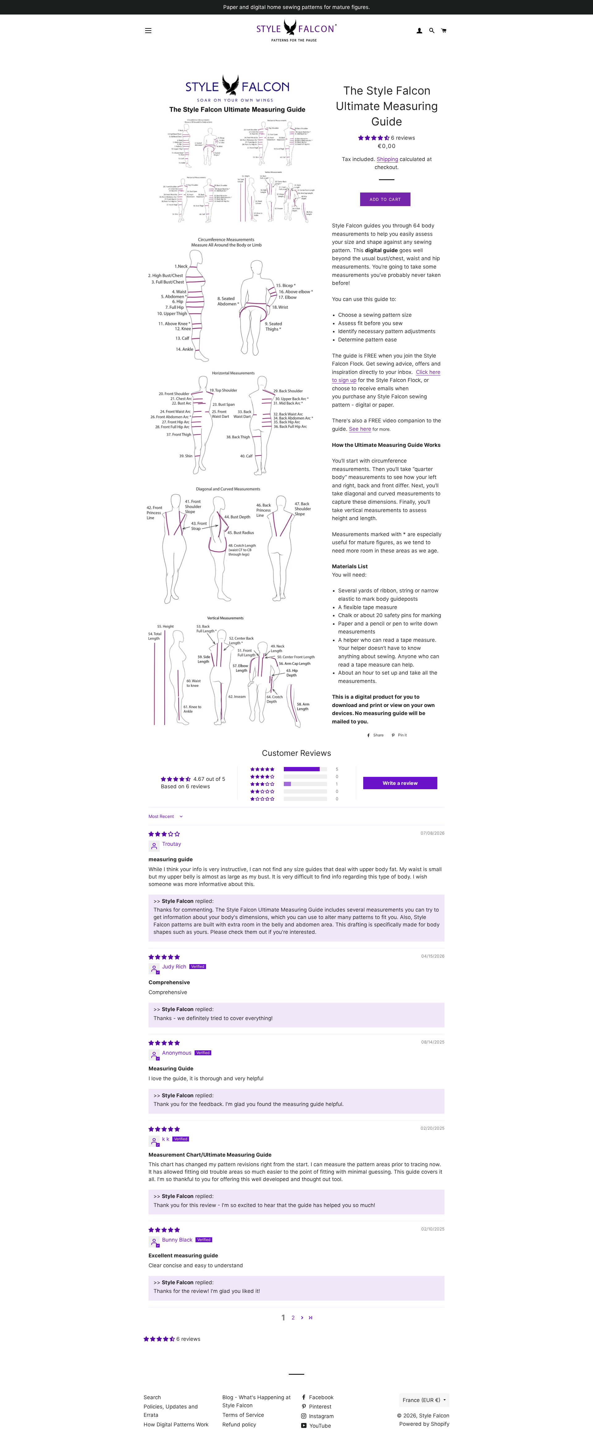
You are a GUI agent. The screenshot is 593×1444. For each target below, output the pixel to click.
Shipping (387, 159)
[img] (164, 834)
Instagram (321, 1416)
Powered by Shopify (424, 1424)
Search (152, 1397)
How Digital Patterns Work (176, 1424)
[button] (374, 138)
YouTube (319, 1426)
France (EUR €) (421, 1400)
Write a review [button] (400, 783)
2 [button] (293, 1318)
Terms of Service (243, 1415)
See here (360, 429)
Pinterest (319, 1407)
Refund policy (239, 1424)
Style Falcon (434, 1415)
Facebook (321, 1397)
